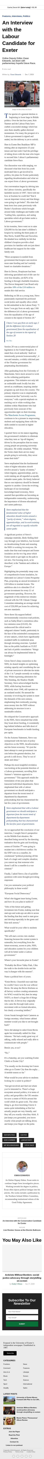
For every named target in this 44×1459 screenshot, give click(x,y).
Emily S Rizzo (17, 1284)
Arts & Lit (6, 1372)
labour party (26, 1140)
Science (26, 1380)
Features (6, 16)
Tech (5, 1380)
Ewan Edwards (16, 74)
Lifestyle (26, 1372)
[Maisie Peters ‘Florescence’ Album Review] (9, 1421)
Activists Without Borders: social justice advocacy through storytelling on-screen (22, 1278)
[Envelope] (22, 1456)
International (27, 1384)
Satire (25, 1388)
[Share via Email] (25, 1155)
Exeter (24, 1135)
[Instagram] (13, 1456)
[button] (40, 3)
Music (5, 1376)
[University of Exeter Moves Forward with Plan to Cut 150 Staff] (9, 1400)
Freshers (6, 1364)
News (25, 1364)
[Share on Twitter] (18, 1155)
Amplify (6, 1388)
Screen (25, 1376)
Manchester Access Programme (21, 415)
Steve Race (29, 1145)
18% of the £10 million (22, 287)
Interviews (17, 16)
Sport (5, 1384)
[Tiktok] (30, 1456)
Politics (26, 16)
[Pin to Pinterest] (22, 1155)
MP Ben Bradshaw (11, 1145)
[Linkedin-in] (17, 1456)
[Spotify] (26, 1456)
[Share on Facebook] (14, 1155)
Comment (6, 1368)
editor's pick (9, 1135)
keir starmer (9, 1140)
